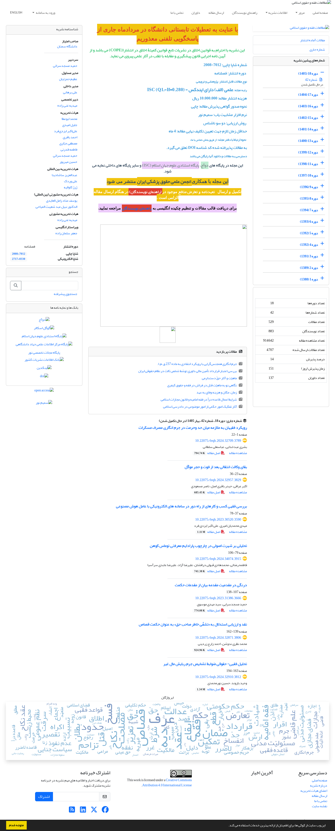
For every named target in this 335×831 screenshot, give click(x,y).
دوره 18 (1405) (308, 73)
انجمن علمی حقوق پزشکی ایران (164, 181)
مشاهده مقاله (238, 453)
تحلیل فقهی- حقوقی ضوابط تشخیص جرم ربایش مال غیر (205, 663)
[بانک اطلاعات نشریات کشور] (44, 360)
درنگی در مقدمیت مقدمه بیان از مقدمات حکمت (211, 585)
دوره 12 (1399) (308, 152)
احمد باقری (70, 137)
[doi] (44, 377)
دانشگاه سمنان (67, 46)
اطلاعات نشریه (277, 12)
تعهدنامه (208, 191)
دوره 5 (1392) (309, 233)
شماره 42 (311, 79)
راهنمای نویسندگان (244, 12)
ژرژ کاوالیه (70, 187)
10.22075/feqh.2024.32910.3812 (218, 677)
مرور (301, 12)
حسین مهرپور (68, 161)
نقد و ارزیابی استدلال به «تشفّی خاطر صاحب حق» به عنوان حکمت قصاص (193, 624)
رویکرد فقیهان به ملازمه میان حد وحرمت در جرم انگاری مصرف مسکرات (193, 427)
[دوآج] (44, 321)
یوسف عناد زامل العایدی (61, 200)
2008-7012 (18, 253)
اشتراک (44, 796)
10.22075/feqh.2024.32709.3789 (218, 440)
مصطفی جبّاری (68, 143)
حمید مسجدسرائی (65, 65)
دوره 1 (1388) (309, 279)
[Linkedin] (83, 811)
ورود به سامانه (45, 12)
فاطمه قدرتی (69, 149)
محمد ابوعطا (69, 118)
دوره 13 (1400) (308, 141)
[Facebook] (105, 811)
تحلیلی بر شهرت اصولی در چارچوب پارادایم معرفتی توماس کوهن (198, 545)
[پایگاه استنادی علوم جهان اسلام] (44, 337)
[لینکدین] (44, 369)
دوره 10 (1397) (308, 175)
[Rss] (72, 811)
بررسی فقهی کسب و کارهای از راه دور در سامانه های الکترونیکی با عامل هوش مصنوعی (181, 506)
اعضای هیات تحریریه (313, 790)
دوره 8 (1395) (309, 198)
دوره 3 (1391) (309, 256)
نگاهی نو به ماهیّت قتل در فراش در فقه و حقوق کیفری (202, 385)
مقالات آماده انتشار (312, 40)
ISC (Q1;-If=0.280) (165, 89)
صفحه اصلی (320, 12)
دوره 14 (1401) (308, 129)
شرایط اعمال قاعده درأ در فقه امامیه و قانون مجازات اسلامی (199, 399)
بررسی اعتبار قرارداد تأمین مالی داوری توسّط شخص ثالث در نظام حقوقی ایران (187, 371)
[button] (227, 826)
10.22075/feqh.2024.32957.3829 (218, 480)
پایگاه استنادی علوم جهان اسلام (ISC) (170, 165)
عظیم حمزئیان (68, 79)
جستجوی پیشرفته (65, 294)
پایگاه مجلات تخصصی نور (44, 352)
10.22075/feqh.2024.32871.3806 (218, 637)
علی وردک (70, 181)
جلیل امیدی (69, 125)
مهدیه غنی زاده (67, 105)
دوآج (204, 165)
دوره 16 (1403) (308, 106)
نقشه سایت (319, 806)
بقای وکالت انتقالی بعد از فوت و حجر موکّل (216, 467)
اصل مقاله (207, 453)
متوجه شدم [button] (16, 825)
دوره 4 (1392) (309, 244)
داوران (196, 12)
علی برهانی (70, 92)
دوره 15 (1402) (308, 117)
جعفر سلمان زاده (66, 233)
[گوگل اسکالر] (44, 329)
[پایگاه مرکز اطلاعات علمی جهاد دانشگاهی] (44, 345)
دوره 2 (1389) (309, 267)
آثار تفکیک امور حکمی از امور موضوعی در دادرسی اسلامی (200, 406)
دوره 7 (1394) (309, 210)
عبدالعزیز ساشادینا (64, 175)
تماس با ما (176, 12)
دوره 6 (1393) (309, 221)
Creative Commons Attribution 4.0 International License (167, 783)
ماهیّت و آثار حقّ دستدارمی (219, 378)
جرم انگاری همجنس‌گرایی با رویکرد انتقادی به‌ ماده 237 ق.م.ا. (197, 363)
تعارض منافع (188, 191)
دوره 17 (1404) (308, 94)
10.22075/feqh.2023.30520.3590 (218, 519)
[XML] (156, 420)
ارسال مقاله (216, 12)
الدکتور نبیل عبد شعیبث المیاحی (56, 206)
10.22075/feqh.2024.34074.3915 (218, 558)
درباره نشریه (318, 785)
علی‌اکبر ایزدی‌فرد (65, 131)
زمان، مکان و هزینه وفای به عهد (216, 392)
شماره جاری (317, 49)
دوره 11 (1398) (308, 164)
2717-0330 (18, 259)
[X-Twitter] (94, 811)
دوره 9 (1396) (309, 187)
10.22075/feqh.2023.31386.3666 (218, 598)
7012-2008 (212, 65)
